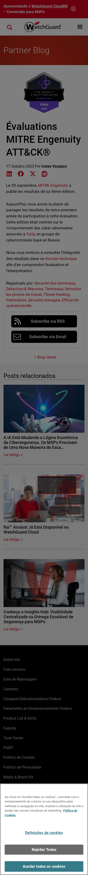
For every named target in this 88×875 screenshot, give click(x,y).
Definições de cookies (44, 833)
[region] (44, 829)
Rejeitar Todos (44, 849)
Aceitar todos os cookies (44, 866)
